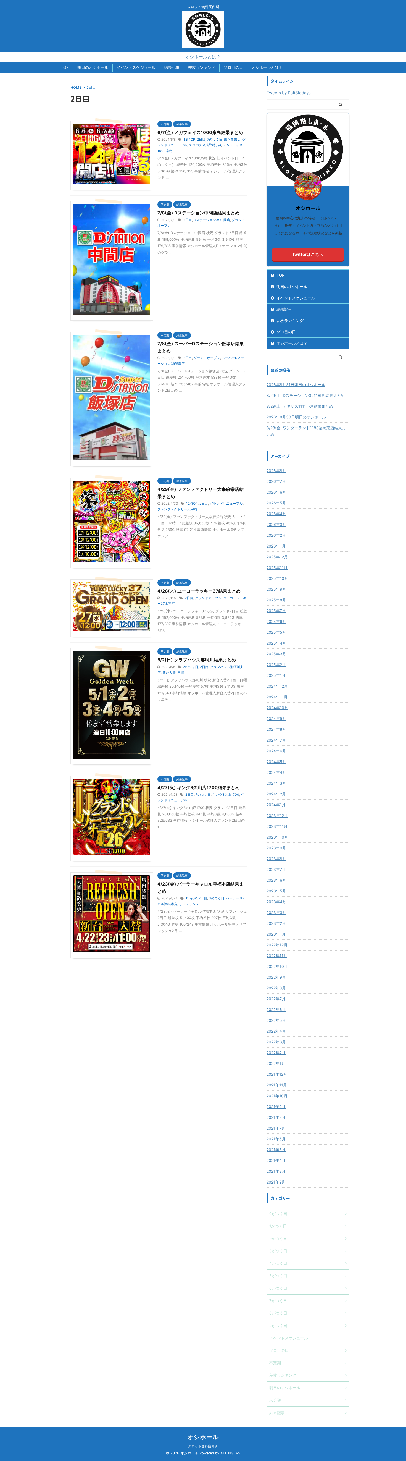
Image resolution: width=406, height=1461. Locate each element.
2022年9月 (276, 977)
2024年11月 (277, 697)
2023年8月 (276, 858)
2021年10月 (277, 1095)
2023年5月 (276, 891)
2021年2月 (276, 1182)
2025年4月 (276, 643)
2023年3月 (276, 912)
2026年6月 (276, 492)
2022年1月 (276, 1063)
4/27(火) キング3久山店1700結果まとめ (198, 787)
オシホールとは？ (203, 56)
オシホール (203, 1437)
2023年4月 (276, 901)
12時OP (189, 139)
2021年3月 (276, 1171)
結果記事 (172, 67)
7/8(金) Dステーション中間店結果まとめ (198, 213)
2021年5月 (276, 1149)
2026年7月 (276, 481)
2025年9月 (276, 589)
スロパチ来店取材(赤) (205, 145)
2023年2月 (276, 923)
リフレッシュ (189, 904)
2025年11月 (277, 567)
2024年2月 (276, 794)
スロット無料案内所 (203, 1446)
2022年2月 (276, 1052)
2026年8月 (276, 470)
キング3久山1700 (225, 794)
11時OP (191, 898)
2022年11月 (277, 955)
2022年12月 (277, 944)
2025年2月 (276, 664)
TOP (65, 67)
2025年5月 (276, 632)
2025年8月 (276, 600)
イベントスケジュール (136, 67)
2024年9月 (276, 718)
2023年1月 (276, 934)
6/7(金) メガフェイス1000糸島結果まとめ (200, 132)
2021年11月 (277, 1085)
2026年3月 (276, 524)
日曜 (180, 673)
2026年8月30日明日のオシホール (296, 417)
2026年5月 (276, 503)
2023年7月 (276, 869)
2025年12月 (277, 556)
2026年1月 (276, 546)
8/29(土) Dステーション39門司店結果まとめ (306, 395)
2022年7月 (276, 998)
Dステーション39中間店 (212, 220)
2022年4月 (276, 1031)
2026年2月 (276, 535)
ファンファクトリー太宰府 (177, 509)
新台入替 (169, 673)
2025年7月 (276, 610)
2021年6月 (276, 1139)
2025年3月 (276, 653)
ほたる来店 (232, 139)
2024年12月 (277, 686)
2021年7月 (276, 1128)
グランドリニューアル (226, 503)
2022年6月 (276, 1009)
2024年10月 (277, 707)
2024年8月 (276, 729)
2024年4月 (276, 772)
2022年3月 (276, 1042)
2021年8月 (276, 1117)
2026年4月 (276, 513)
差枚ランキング (201, 67)
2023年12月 (277, 815)
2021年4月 (276, 1160)
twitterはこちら (308, 254)
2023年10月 (277, 837)
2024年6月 (276, 750)
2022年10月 (277, 966)
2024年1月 (276, 804)
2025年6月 (276, 621)
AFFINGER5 (230, 1453)
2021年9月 (276, 1106)
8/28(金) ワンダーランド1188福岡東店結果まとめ (306, 431)
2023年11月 (277, 826)
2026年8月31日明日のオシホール (296, 384)
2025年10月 (277, 578)
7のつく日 (214, 139)
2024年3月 (276, 783)
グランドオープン (207, 358)
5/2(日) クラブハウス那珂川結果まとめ (196, 660)
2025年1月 (276, 675)
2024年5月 (276, 761)
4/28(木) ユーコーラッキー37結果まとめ (199, 591)
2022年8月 (276, 988)
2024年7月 (276, 740)
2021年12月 (277, 1074)
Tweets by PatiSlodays (289, 92)
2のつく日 (190, 667)
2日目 (201, 139)
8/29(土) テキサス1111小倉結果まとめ (300, 406)
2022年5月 (276, 1020)
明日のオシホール (92, 67)
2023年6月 (276, 880)
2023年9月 (276, 847)
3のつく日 (216, 898)
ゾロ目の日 (233, 67)
